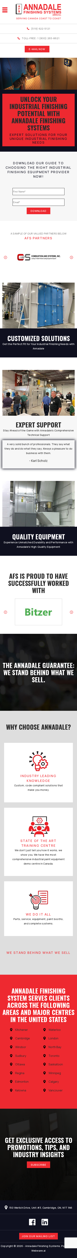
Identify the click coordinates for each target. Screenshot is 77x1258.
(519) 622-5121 (40, 28)
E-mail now (37, 49)
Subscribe (38, 1164)
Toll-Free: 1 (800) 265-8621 (40, 38)
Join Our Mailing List (38, 1236)
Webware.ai (38, 1250)
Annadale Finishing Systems (42, 1246)
